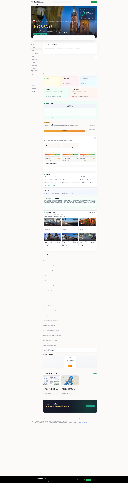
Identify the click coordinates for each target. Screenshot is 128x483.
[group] (64, 37)
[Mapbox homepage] (45, 74)
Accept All (88, 479)
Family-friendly (62, 216)
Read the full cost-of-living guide (49, 117)
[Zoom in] (96, 57)
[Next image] (96, 22)
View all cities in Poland (92, 212)
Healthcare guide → (51, 185)
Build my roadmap (89, 406)
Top (45, 216)
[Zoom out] (96, 58)
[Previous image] (32, 22)
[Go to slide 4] (64, 32)
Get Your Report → (64, 130)
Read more (45, 185)
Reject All (83, 479)
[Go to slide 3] (62, 32)
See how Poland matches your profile (39, 34)
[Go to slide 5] (66, 32)
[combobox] (62, 2)
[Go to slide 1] (59, 32)
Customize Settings (77, 479)
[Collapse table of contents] (40, 44)
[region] (70, 65)
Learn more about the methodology (82, 422)
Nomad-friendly (56, 216)
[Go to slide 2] (61, 32)
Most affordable (50, 216)
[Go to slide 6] (68, 32)
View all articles (94, 373)
